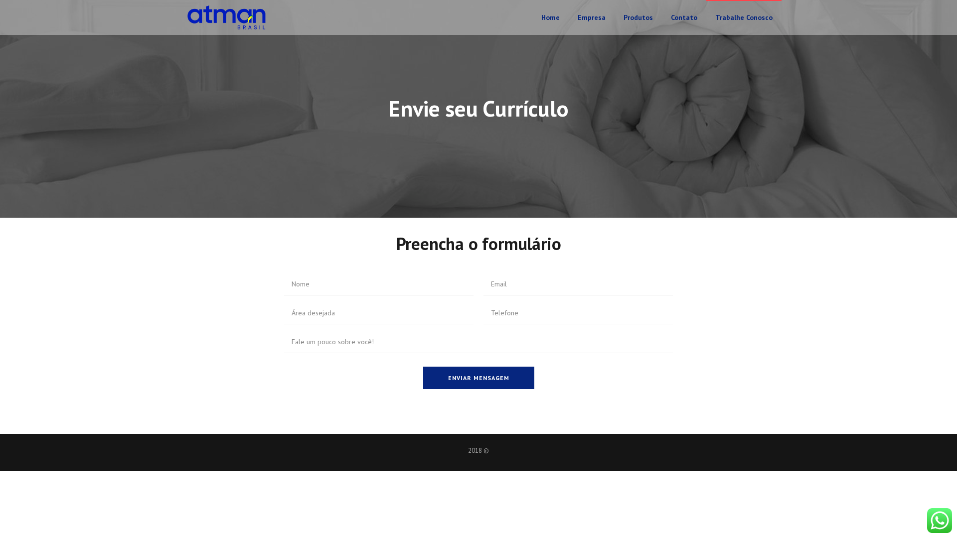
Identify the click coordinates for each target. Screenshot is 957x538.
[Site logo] (227, 17)
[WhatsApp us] (939, 520)
